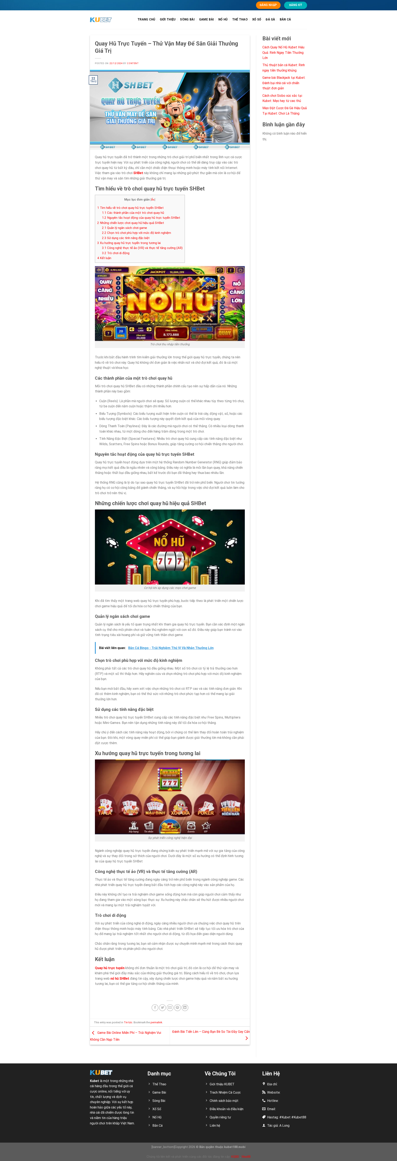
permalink (156, 1022)
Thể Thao (240, 19)
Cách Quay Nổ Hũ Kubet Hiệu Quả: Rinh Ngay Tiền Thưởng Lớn (283, 52)
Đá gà (270, 19)
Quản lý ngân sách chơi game (124, 228)
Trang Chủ (146, 19)
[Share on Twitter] (162, 1007)
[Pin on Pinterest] (177, 1007)
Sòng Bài (187, 19)
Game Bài (206, 19)
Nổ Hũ (222, 19)
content (133, 63)
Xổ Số (256, 19)
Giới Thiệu (168, 19)
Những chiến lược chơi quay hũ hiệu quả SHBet (130, 223)
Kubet (94, 1081)
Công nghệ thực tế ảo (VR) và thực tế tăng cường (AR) (142, 248)
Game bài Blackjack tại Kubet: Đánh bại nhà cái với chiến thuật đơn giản (283, 83)
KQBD (235, 1157)
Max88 (246, 1157)
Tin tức (128, 1022)
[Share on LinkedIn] (185, 1007)
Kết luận (104, 258)
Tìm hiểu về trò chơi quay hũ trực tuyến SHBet (130, 208)
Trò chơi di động (115, 253)
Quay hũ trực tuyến (109, 968)
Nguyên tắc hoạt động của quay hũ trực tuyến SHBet (141, 218)
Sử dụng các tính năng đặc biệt (125, 238)
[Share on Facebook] (155, 1007)
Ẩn (152, 199)
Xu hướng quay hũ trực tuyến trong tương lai (129, 243)
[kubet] (110, 19)
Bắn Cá (285, 19)
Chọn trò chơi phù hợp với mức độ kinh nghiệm (136, 233)
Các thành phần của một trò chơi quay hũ (133, 213)
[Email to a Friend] (170, 1007)
